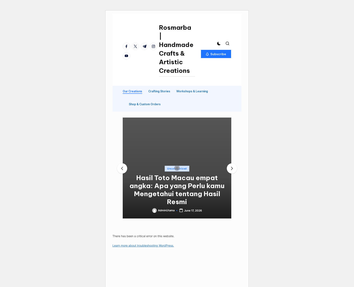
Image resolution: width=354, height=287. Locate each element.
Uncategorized (177, 168)
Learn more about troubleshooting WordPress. (143, 245)
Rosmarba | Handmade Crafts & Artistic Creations (176, 49)
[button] (216, 54)
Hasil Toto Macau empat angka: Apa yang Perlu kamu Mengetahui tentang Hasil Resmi (177, 190)
